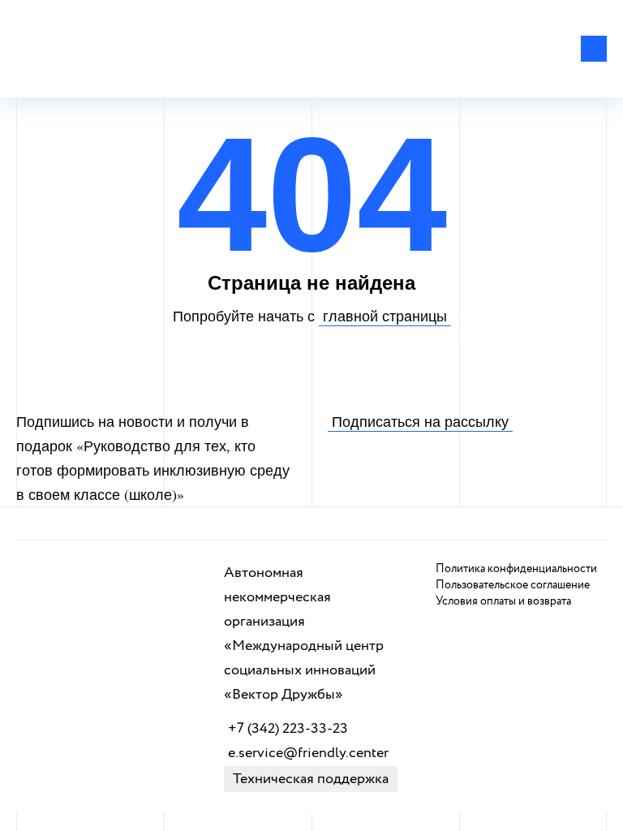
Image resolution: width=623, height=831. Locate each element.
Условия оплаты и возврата (503, 601)
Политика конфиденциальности (516, 569)
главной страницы (385, 315)
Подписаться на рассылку (420, 421)
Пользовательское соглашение (513, 585)
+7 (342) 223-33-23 (288, 728)
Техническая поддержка (311, 779)
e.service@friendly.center (308, 753)
